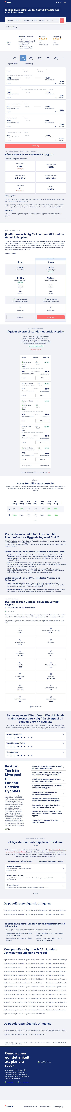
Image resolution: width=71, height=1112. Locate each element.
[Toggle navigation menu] (65, 2)
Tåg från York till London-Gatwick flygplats (17, 1002)
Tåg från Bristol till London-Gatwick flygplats (18, 998)
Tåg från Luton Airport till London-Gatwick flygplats (20, 1010)
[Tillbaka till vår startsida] (8, 2)
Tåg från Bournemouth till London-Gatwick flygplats (42, 998)
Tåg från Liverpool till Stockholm (14, 960)
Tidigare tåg (27, 466)
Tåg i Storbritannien (21, 1042)
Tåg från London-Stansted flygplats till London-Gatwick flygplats (46, 991)
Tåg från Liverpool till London (13, 910)
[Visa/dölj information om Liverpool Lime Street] (63, 868)
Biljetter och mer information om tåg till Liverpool (19, 939)
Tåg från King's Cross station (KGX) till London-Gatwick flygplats (45, 994)
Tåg (11, 1042)
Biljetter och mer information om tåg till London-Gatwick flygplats (49, 939)
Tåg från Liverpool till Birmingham (57, 964)
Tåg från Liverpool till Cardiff (34, 979)
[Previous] (9, 502)
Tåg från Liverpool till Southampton (15, 983)
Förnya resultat (34, 349)
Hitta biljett (20, 168)
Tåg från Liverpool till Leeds (55, 914)
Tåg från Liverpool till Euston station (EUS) (38, 971)
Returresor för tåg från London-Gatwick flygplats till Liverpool (19, 934)
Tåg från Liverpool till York (33, 983)
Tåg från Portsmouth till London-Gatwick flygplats (41, 1010)
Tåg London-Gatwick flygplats (40, 1042)
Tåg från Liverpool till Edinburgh (35, 910)
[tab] (13, 63)
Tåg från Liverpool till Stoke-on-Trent (37, 914)
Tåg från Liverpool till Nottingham (15, 979)
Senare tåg (44, 466)
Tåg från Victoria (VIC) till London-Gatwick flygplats (20, 1031)
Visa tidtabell (20, 191)
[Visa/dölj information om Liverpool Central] (63, 886)
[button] (42, 20)
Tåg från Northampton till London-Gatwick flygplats (20, 1014)
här (49, 472)
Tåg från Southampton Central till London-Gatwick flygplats (23, 1006)
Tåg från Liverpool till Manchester (15, 964)
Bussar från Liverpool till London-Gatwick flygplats (49, 934)
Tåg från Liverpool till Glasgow (35, 967)
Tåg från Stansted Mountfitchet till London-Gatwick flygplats (23, 994)
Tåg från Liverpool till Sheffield (13, 987)
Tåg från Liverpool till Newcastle (56, 983)
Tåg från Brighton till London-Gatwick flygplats (40, 1002)
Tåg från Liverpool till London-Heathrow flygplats (41, 964)
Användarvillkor (45, 1107)
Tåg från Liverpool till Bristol (55, 975)
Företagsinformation (30, 1107)
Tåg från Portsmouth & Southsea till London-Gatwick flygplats (45, 1014)
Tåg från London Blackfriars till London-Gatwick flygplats (22, 1034)
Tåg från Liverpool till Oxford (34, 975)
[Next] (63, 58)
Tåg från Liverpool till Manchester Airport (17, 914)
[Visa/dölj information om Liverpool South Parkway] (63, 878)
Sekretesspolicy (58, 1107)
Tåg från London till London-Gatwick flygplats (40, 987)
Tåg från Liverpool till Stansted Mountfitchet (18, 975)
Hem (6, 1042)
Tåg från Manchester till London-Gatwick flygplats (20, 991)
